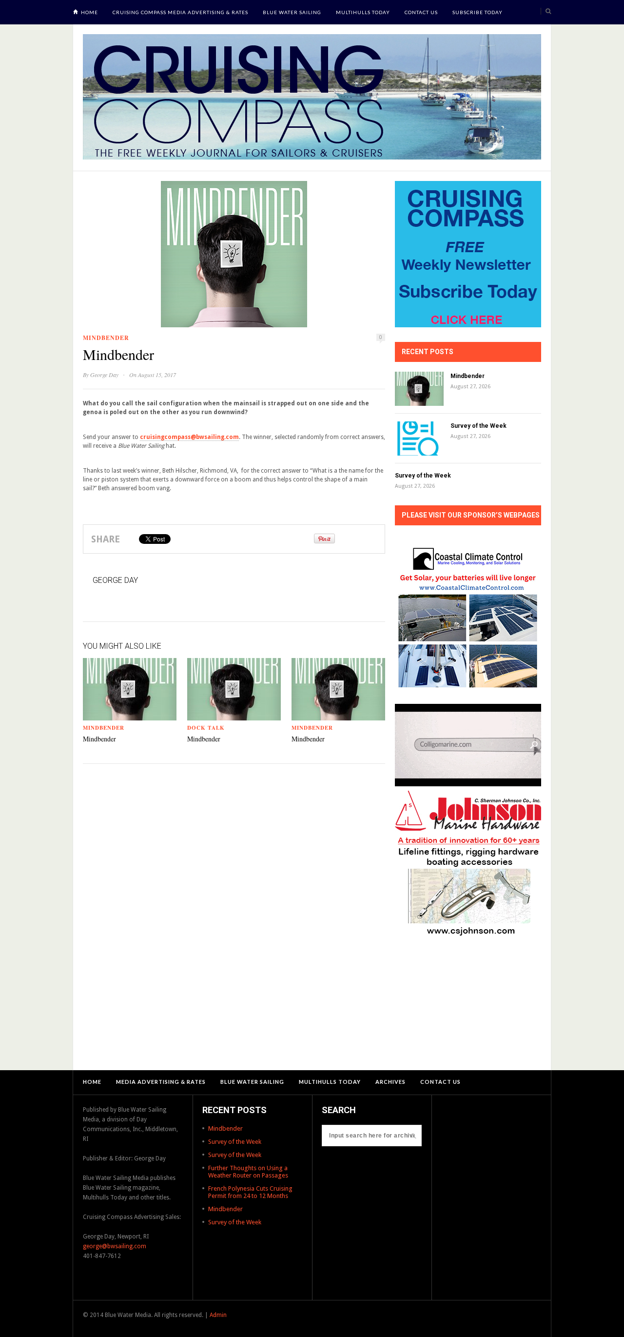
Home (89, 12)
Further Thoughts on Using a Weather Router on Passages (248, 1171)
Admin (218, 1315)
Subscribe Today (477, 12)
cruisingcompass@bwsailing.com (189, 437)
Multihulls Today (363, 12)
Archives (390, 1081)
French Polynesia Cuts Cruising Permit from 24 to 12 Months (250, 1192)
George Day (104, 375)
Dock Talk (206, 728)
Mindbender (106, 338)
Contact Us (421, 12)
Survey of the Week (478, 425)
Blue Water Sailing (292, 12)
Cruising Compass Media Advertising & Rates (180, 12)
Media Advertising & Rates (161, 1081)
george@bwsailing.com (114, 1246)
